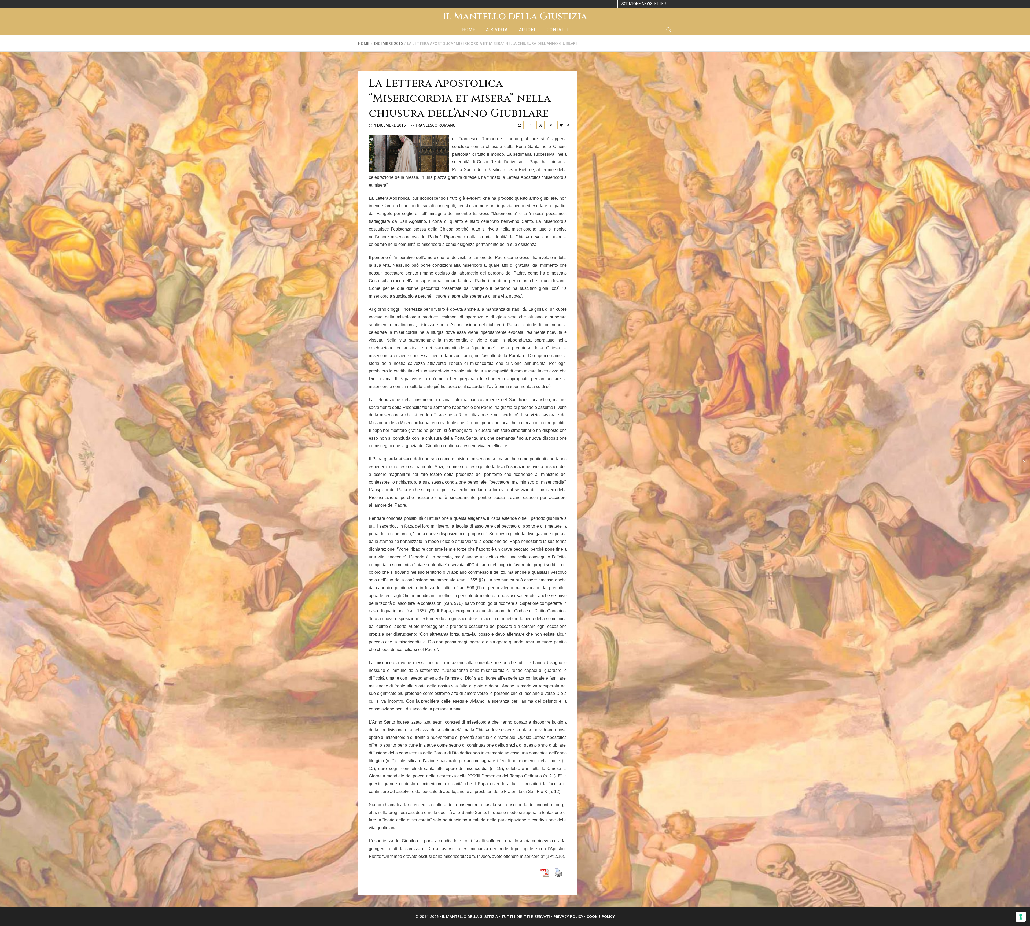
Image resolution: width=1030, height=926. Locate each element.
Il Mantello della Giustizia (515, 16)
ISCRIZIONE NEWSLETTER (643, 4)
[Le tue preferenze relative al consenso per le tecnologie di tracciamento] (1021, 917)
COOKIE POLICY (601, 916)
